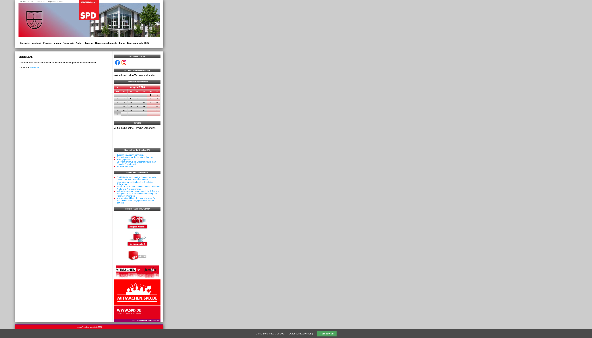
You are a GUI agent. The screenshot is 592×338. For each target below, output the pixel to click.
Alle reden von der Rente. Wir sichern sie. (135, 157)
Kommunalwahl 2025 (138, 43)
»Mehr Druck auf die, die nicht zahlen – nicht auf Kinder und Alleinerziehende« (138, 187)
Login (61, 1)
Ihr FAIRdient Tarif (125, 166)
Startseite (25, 43)
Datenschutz (41, 1)
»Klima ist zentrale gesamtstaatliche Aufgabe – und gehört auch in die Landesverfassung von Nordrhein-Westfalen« (138, 193)
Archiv (79, 43)
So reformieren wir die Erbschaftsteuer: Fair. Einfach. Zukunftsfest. (136, 163)
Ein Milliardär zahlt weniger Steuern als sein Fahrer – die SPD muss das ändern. (136, 178)
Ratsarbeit (68, 43)
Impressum (53, 1)
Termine (89, 43)
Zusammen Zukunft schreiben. (130, 155)
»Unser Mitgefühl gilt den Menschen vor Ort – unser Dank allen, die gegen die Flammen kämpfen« (137, 200)
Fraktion (47, 43)
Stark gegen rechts (125, 159)
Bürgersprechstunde (106, 43)
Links (122, 43)
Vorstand (36, 43)
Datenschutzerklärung (301, 333)
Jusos (57, 43)
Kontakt (31, 1)
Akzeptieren (327, 333)
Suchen (22, 1)
